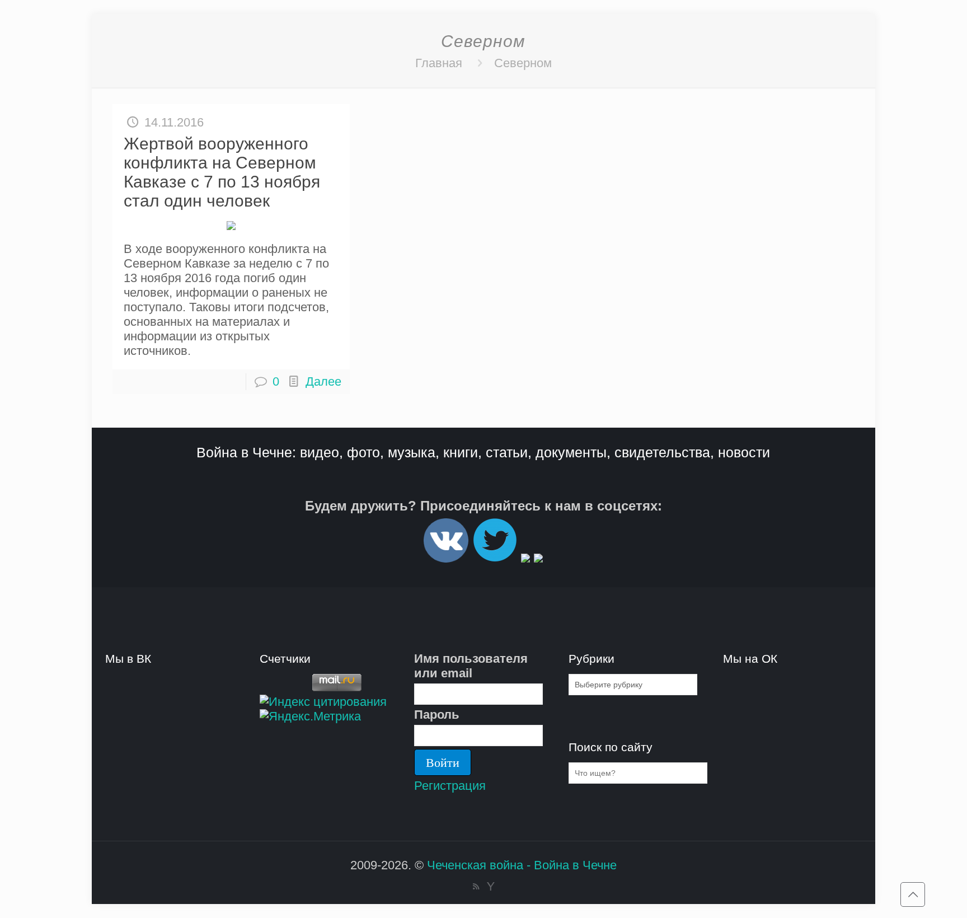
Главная (438, 63)
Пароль (436, 715)
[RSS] (476, 886)
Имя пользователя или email (471, 666)
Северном (523, 63)
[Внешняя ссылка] (446, 557)
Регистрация (450, 786)
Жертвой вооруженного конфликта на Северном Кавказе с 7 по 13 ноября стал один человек (222, 172)
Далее (323, 381)
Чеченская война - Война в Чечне (522, 865)
